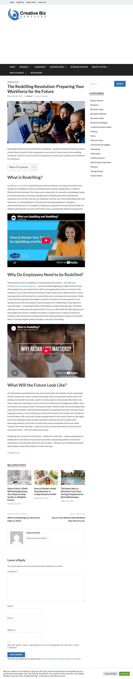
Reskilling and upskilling (18, 185)
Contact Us (42, 2)
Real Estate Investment (101, 162)
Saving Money (97, 171)
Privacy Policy (31, 2)
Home (12, 2)
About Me (20, 2)
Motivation (36, 73)
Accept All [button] (124, 674)
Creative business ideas (101, 127)
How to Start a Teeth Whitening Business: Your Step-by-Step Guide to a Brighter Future (17, 494)
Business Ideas (57, 67)
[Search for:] (107, 84)
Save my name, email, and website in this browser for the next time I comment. (43, 646)
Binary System (99, 67)
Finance (94, 131)
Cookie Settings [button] (110, 674)
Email (11, 618)
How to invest (17, 73)
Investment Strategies (100, 144)
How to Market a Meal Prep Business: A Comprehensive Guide (45, 491)
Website (11, 630)
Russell (29, 96)
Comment (13, 572)
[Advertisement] (66, 44)
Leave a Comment (41, 96)
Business (23, 67)
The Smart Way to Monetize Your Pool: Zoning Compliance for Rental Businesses (72, 492)
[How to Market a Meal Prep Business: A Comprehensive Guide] (46, 478)
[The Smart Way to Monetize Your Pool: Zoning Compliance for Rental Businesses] (73, 478)
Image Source (13, 452)
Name (10, 606)
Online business (98, 158)
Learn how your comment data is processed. (61, 658)
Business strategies (99, 122)
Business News (97, 118)
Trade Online (96, 175)
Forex (93, 136)
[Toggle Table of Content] (32, 167)
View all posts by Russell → (37, 538)
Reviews (94, 166)
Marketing (40, 67)
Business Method (79, 67)
